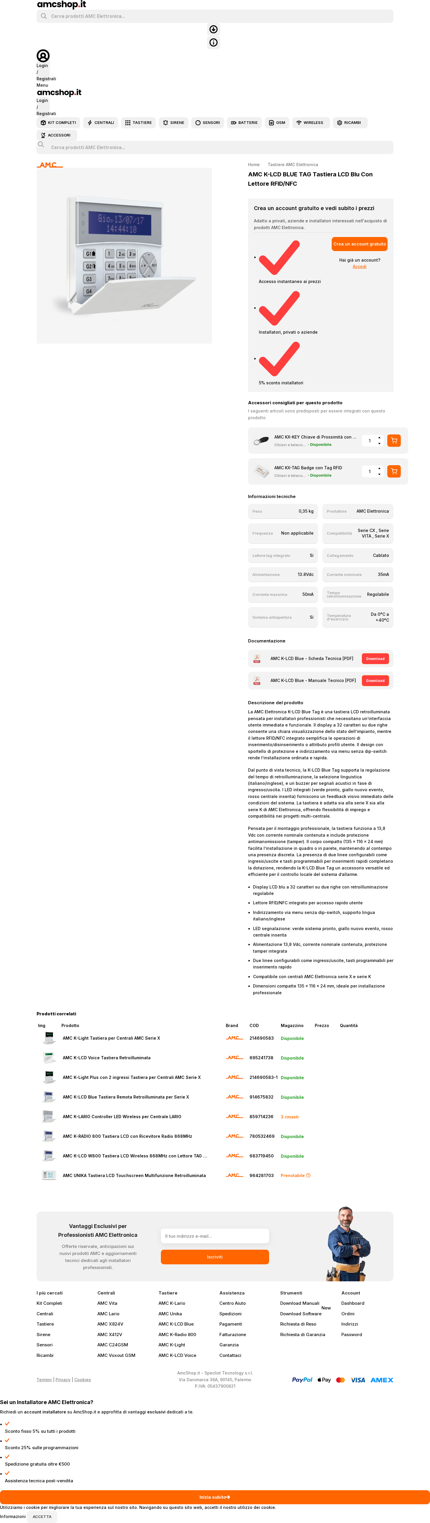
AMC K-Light (172, 1345)
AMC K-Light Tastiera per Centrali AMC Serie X (111, 1038)
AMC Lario (108, 1313)
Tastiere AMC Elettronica (293, 164)
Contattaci (230, 1355)
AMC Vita (107, 1303)
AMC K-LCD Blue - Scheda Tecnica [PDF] (312, 658)
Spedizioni (230, 1313)
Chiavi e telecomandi (290, 444)
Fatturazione (232, 1334)
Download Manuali (299, 1303)
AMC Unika (170, 1313)
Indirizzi (349, 1324)
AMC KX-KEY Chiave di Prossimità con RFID (315, 436)
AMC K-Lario (172, 1303)
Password (351, 1334)
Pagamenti (230, 1324)
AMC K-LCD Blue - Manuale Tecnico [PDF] (313, 680)
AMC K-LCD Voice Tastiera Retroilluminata (107, 1057)
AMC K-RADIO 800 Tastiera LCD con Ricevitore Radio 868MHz (127, 1136)
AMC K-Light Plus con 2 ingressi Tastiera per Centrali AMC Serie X (132, 1077)
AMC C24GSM (112, 1345)
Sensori (45, 1345)
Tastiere (45, 1324)
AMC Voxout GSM (116, 1355)
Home (254, 164)
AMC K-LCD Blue (176, 1324)
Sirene (43, 1334)
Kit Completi (49, 1303)
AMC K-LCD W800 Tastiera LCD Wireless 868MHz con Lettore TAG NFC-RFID (136, 1155)
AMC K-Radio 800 (177, 1334)
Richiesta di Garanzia (302, 1334)
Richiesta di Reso (298, 1324)
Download (375, 658)
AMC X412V (109, 1334)
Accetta (42, 1516)
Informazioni (13, 1516)
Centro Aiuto (232, 1303)
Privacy (63, 1379)
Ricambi (45, 1355)
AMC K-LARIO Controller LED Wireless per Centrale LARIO (122, 1116)
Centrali (45, 1313)
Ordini (348, 1313)
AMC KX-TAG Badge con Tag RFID (308, 467)
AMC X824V (110, 1324)
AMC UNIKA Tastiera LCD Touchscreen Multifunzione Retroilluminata (134, 1175)
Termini (44, 1379)
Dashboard (352, 1303)
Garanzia (229, 1345)
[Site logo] (62, 4)
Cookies (82, 1379)
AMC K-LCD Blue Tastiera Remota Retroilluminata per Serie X (126, 1096)
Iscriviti (215, 1257)
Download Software (305, 1312)
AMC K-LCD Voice (177, 1355)
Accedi (360, 266)
